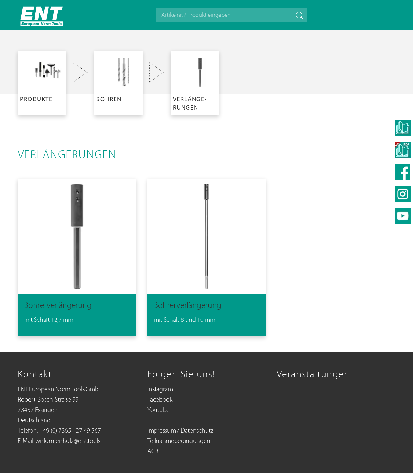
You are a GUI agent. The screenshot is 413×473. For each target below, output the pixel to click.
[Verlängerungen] (195, 82)
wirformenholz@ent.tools (67, 441)
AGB (152, 451)
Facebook (159, 400)
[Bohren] (118, 82)
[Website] (42, 15)
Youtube (158, 410)
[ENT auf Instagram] (403, 194)
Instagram (160, 389)
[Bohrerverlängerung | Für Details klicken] (77, 256)
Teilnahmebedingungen (178, 441)
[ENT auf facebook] (403, 172)
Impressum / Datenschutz (180, 431)
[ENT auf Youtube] (403, 216)
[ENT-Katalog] (403, 150)
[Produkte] (42, 82)
